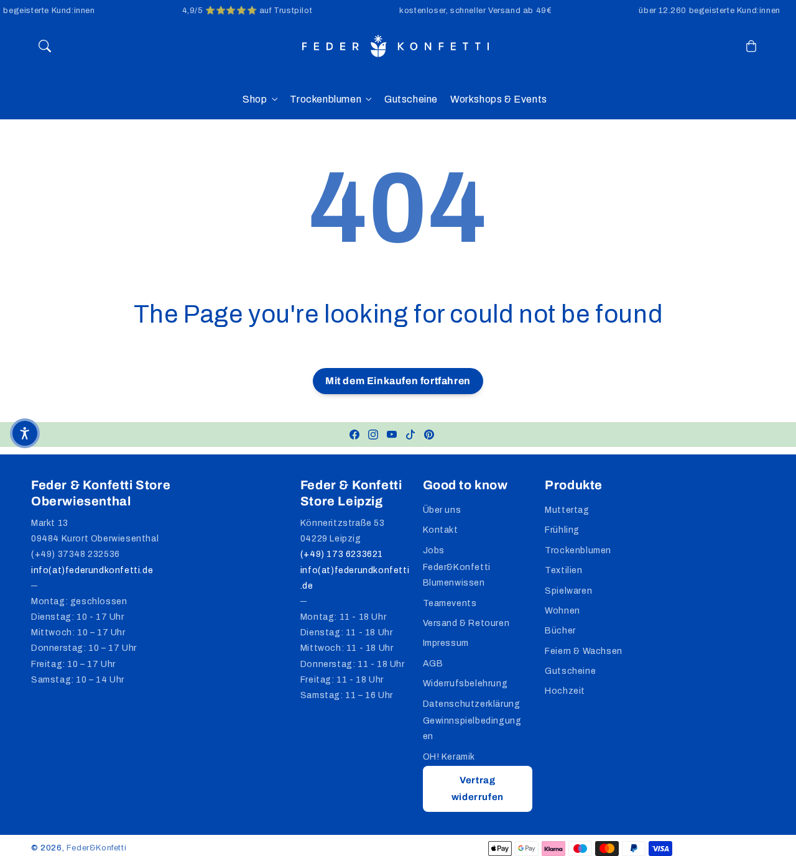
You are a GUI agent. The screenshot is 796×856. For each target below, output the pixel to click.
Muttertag (567, 510)
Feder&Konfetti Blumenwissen (457, 575)
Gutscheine (570, 671)
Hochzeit (565, 691)
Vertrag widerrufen (477, 788)
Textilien (563, 570)
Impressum (446, 643)
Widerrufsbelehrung (465, 683)
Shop (255, 99)
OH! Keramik (449, 757)
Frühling (562, 530)
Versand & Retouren (466, 623)
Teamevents (450, 603)
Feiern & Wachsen (583, 651)
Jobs (434, 550)
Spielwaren (568, 591)
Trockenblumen (325, 99)
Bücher (560, 630)
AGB (433, 663)
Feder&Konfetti (96, 848)
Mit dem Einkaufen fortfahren (398, 380)
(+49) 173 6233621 (341, 554)
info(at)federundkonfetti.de (92, 570)
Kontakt (440, 530)
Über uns (442, 510)
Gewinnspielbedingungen (472, 728)
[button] (44, 46)
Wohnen (562, 610)
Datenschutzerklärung (472, 704)
